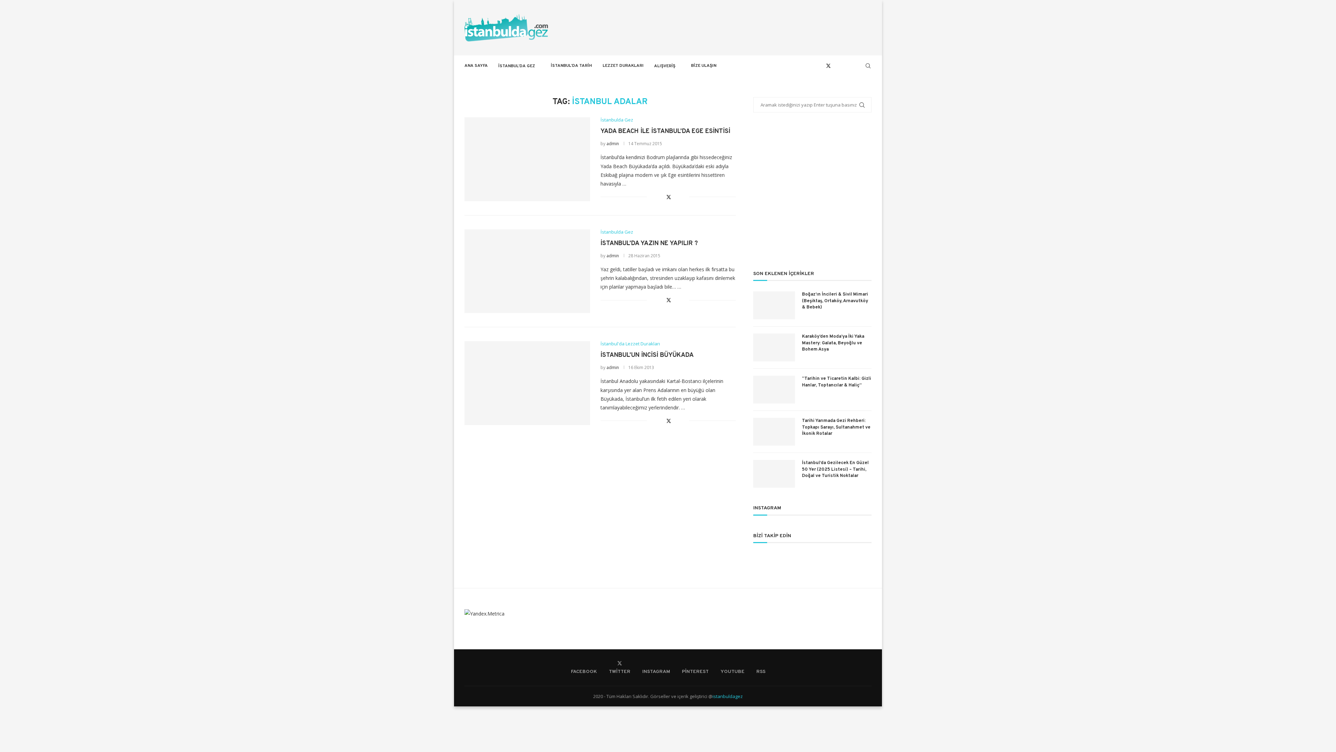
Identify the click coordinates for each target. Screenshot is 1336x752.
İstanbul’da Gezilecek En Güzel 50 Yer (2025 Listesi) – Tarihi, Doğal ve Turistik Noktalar (835, 469)
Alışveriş (664, 66)
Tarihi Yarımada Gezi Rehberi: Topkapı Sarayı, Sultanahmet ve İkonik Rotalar (836, 427)
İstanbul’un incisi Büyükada (647, 355)
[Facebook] (820, 66)
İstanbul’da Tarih (571, 66)
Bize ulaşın (703, 66)
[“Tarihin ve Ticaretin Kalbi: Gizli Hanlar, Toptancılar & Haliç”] (774, 390)
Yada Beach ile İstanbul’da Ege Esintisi (665, 131)
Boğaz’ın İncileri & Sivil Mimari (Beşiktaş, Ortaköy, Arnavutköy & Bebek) (835, 301)
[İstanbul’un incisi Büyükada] (527, 383)
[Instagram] (836, 66)
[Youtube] (851, 66)
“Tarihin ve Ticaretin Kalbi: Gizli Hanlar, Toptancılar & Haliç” (836, 382)
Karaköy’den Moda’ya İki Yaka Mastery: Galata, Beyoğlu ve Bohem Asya (833, 343)
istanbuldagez (728, 696)
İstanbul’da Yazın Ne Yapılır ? (649, 244)
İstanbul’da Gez (516, 66)
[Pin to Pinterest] (676, 197)
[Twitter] (828, 66)
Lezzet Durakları (623, 66)
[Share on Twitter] (668, 197)
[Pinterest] (843, 66)
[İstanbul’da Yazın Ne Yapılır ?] (527, 271)
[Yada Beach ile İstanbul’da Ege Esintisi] (527, 159)
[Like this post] (652, 197)
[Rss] (858, 66)
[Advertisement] (812, 196)
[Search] (868, 66)
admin (612, 144)
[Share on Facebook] (661, 197)
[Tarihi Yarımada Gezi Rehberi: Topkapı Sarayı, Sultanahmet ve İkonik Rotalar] (774, 432)
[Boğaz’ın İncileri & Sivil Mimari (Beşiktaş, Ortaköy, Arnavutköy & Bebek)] (774, 305)
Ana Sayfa (476, 66)
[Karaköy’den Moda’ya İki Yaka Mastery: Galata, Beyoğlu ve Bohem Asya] (774, 347)
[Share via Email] (684, 197)
